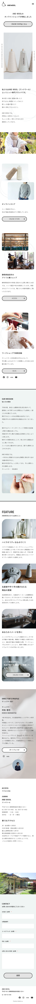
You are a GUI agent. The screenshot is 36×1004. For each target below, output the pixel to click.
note (11, 377)
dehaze (33, 4)
